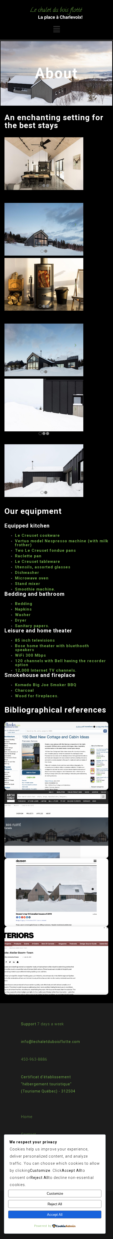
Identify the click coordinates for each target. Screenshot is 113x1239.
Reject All (55, 1204)
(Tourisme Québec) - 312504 (48, 1091)
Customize (55, 1194)
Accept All (55, 1215)
